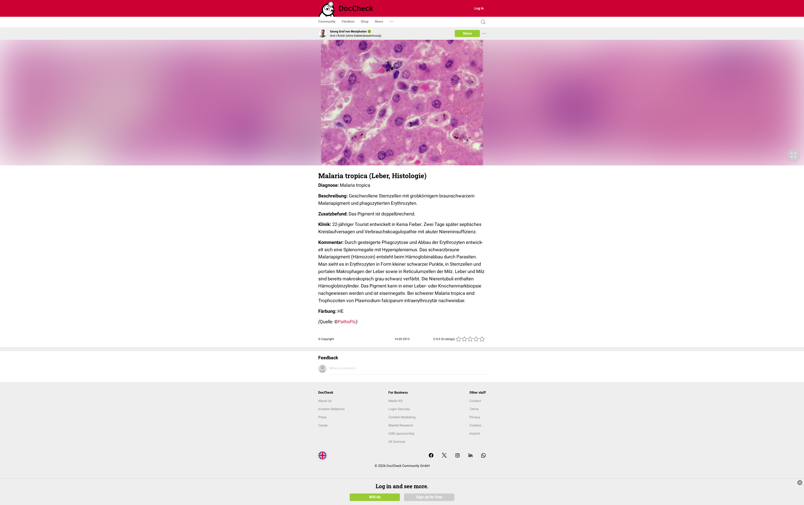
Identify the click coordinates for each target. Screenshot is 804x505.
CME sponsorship (401, 433)
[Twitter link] (444, 456)
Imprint (474, 433)
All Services (396, 442)
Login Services (399, 409)
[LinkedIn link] (470, 456)
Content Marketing (402, 417)
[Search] (482, 22)
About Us (325, 401)
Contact (475, 401)
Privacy (474, 417)
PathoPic (347, 321)
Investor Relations (331, 409)
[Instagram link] (457, 456)
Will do (375, 497)
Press (322, 417)
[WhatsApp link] (483, 456)
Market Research (400, 425)
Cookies (475, 425)
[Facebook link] (431, 456)
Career (323, 425)
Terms (474, 409)
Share (467, 33)
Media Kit (395, 401)
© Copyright (326, 339)
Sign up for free (429, 497)
